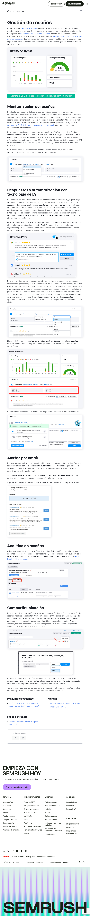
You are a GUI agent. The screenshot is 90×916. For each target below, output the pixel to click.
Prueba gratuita (9, 816)
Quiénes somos (51, 802)
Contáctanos (50, 834)
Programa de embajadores (71, 832)
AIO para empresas (31, 809)
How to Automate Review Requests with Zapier (24, 723)
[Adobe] (6, 856)
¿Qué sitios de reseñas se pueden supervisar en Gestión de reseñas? (24, 704)
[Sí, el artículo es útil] (15, 738)
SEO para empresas (31, 806)
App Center (28, 823)
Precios (6, 812)
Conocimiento (15, 11)
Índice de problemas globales (53, 824)
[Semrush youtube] (17, 851)
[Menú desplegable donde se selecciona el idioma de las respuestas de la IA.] (45, 336)
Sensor (26, 833)
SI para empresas (30, 812)
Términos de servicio (34, 862)
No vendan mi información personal (53, 830)
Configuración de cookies (59, 862)
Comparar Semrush (10, 820)
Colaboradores (51, 816)
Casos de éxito (8, 823)
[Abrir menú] (87, 4)
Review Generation (57, 707)
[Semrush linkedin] (4, 851)
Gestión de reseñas (29, 28)
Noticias (48, 809)
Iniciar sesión (56, 4)
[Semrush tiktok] (12, 851)
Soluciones (7, 809)
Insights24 (28, 816)
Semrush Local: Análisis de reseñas (64, 703)
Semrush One (8, 802)
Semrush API (71, 809)
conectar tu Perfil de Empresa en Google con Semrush (30, 125)
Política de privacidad (11, 862)
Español (82, 862)
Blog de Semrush (72, 824)
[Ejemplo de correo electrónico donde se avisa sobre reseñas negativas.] (29, 536)
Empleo (48, 812)
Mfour (26, 820)
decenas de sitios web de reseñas (35, 34)
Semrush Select (51, 820)
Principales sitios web (32, 826)
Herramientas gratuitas (33, 830)
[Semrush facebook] (21, 851)
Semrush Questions (52, 806)
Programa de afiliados (11, 830)
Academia (70, 806)
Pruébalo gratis (74, 4)
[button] (23, 738)
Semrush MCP (29, 802)
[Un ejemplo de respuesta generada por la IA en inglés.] (41, 277)
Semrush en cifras (10, 826)
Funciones (7, 806)
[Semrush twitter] (26, 851)
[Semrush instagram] (8, 851)
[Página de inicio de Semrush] (8, 3)
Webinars (70, 827)
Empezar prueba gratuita (17, 787)
